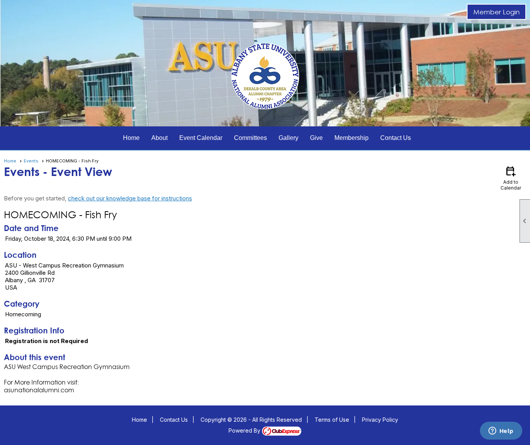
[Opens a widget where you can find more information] (501, 431)
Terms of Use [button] (332, 419)
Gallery (288, 138)
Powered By (245, 430)
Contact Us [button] (395, 138)
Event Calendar (200, 138)
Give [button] (316, 138)
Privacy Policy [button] (380, 419)
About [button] (159, 138)
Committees (250, 138)
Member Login (496, 12)
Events (31, 161)
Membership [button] (351, 138)
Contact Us (174, 419)
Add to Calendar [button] (511, 178)
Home (131, 138)
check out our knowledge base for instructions (130, 198)
